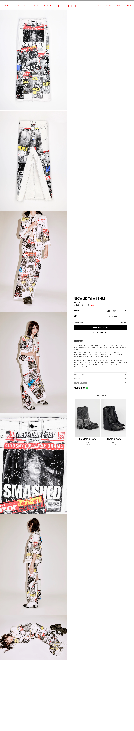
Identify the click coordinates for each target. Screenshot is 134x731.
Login (99, 6)
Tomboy (16, 6)
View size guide (78, 322)
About (36, 6)
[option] (33, 59)
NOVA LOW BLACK (114, 439)
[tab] (100, 341)
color (76, 311)
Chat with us (79, 388)
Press (26, 6)
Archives (47, 6)
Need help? (123, 322)
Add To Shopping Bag (100, 327)
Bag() (108, 6)
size (75, 316)
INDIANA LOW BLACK (87, 439)
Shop (4, 6)
